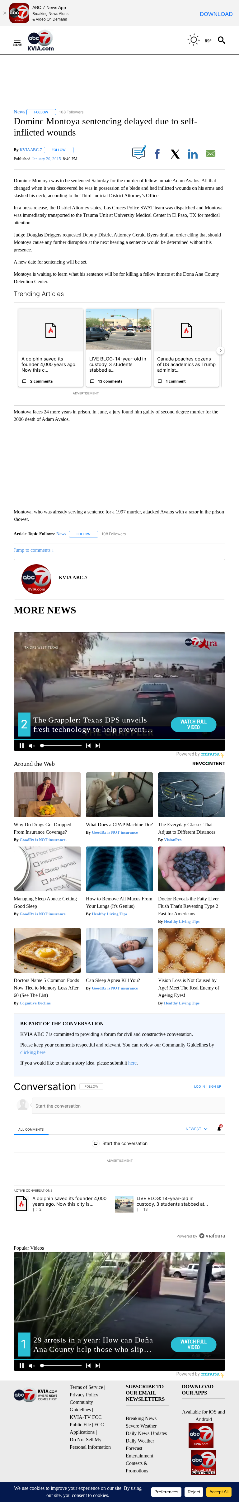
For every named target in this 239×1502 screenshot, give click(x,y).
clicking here (32, 1052)
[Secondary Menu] (22, 40)
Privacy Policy (84, 1394)
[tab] (31, 1129)
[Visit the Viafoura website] (212, 1235)
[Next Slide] (220, 350)
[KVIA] (47, 40)
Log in (199, 1086)
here (132, 1063)
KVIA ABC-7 (31, 149)
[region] (119, 1161)
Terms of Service (86, 1387)
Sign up (215, 1086)
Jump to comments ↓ (34, 550)
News (61, 534)
